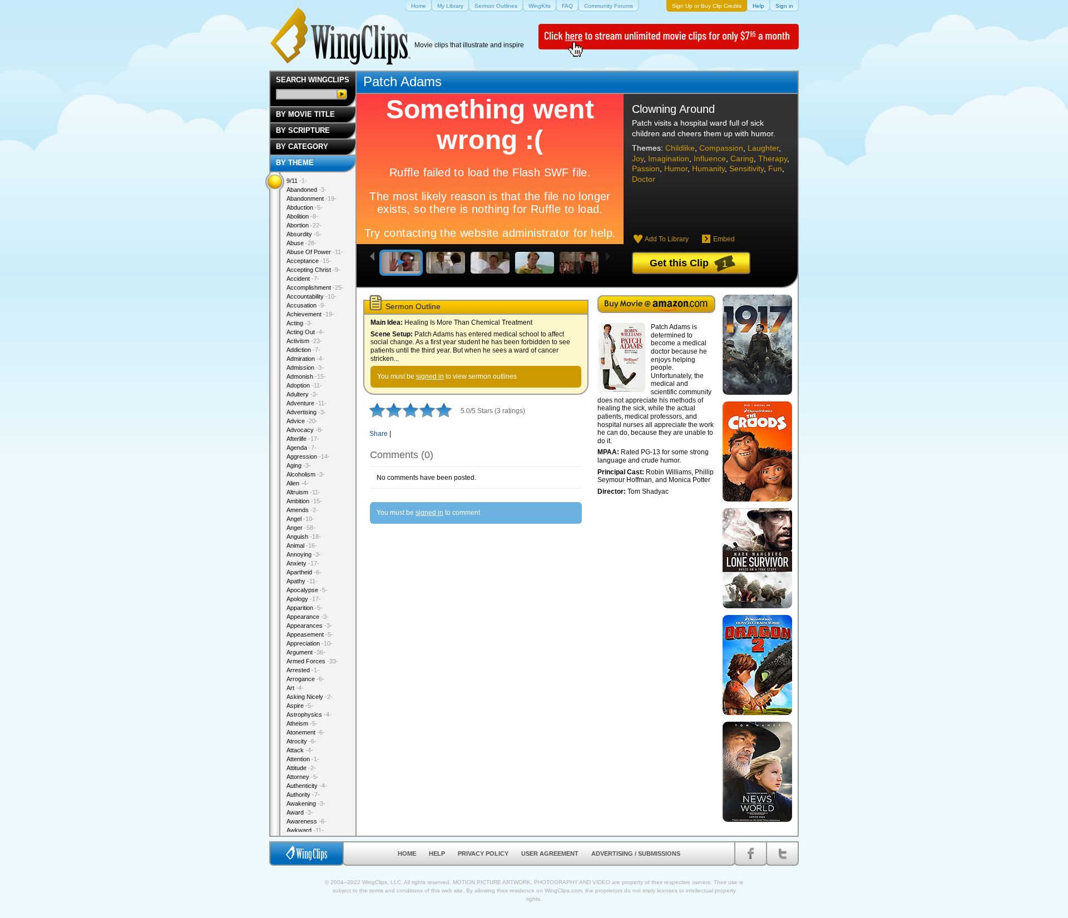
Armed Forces (312, 661)
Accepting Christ (313, 269)
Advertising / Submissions (635, 853)
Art (295, 687)
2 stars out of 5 (385, 409)
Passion (646, 168)
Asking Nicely (309, 696)
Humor (676, 168)
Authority (303, 794)
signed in (430, 376)
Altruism (303, 492)
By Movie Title (305, 114)
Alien (297, 483)
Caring (742, 158)
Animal (301, 545)
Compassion (721, 147)
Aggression (308, 456)
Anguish (303, 536)
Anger (300, 527)
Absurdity (304, 234)
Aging (298, 465)
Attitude (301, 768)
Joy (638, 158)
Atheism (302, 723)
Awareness (306, 821)
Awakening (305, 803)
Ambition (304, 501)
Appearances (309, 625)
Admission (305, 367)
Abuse (301, 243)
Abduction (304, 207)
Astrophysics (309, 714)
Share (378, 434)
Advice (302, 421)
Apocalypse (307, 590)
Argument (305, 652)
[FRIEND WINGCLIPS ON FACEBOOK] (750, 853)
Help (437, 853)
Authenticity (306, 785)
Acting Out (305, 332)
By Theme (295, 162)
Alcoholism (305, 474)
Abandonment (311, 198)
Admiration (305, 358)
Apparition (304, 607)
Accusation (306, 305)
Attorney (302, 776)
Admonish (306, 376)
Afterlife (302, 438)
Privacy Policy (483, 853)
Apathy (302, 581)
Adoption (304, 385)
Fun (775, 168)
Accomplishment (315, 287)
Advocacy (304, 429)
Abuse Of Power (314, 252)
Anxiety (302, 563)
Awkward (305, 830)
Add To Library (667, 239)
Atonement (305, 732)
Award (299, 812)
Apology (303, 599)
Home (407, 853)
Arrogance (305, 679)
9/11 (296, 180)
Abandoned (306, 189)
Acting (299, 323)
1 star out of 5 (377, 409)
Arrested (302, 670)
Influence (710, 158)
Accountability (311, 296)
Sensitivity (746, 168)
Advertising (306, 412)
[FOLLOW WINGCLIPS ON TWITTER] (782, 853)
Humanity (708, 168)
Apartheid (304, 572)
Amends (302, 510)
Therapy (772, 158)
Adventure (306, 403)
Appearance (307, 616)
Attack (299, 750)
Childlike (680, 147)
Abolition (302, 216)
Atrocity (301, 741)
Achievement (310, 314)
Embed (724, 239)
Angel (300, 518)
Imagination (668, 158)
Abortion (304, 225)
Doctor (643, 179)
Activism (304, 341)
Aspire (299, 705)
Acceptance (309, 260)
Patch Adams (402, 81)
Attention (302, 759)
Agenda (301, 447)
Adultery (302, 394)
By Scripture (303, 130)
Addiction (303, 349)
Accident (302, 278)
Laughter (763, 147)
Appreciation (309, 643)
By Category (302, 146)
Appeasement (309, 634)
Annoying (303, 554)
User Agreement (549, 853)
